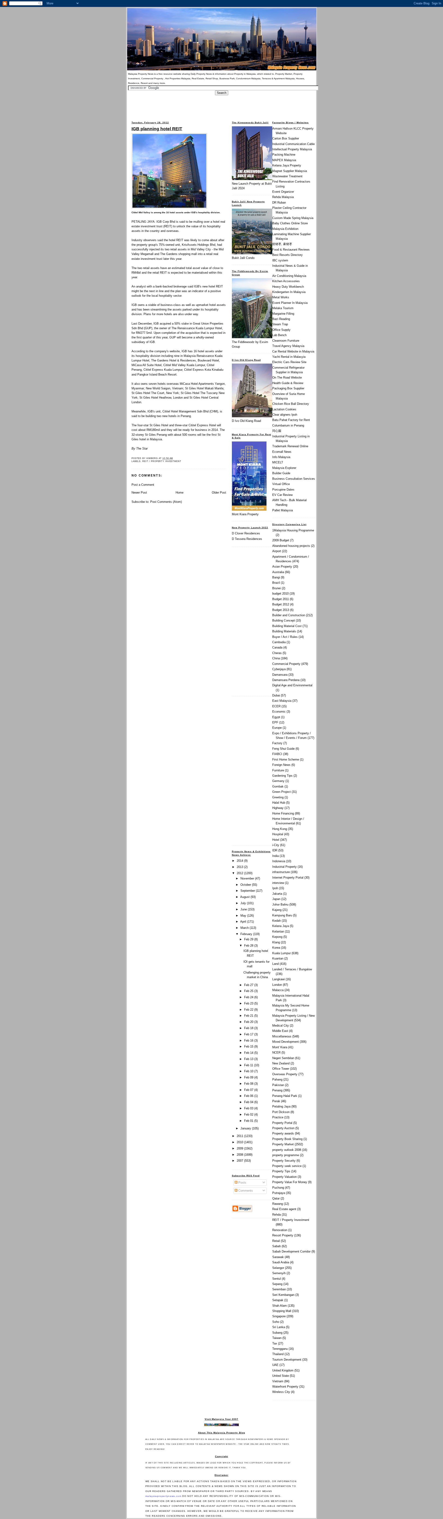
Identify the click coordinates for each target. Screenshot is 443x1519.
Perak (276, 1101)
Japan (276, 899)
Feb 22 (249, 1009)
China (276, 658)
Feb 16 (249, 1040)
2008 (240, 1154)
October (246, 884)
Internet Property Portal (287, 877)
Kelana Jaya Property (286, 165)
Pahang (277, 1079)
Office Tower (280, 1068)
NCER (276, 1052)
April (243, 921)
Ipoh (275, 888)
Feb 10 (249, 1071)
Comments (245, 1190)
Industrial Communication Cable (293, 144)
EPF (275, 722)
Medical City (280, 1025)
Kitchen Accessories (286, 281)
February (246, 934)
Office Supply (281, 330)
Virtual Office (281, 484)
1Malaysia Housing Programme (293, 530)
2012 (240, 873)
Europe (277, 727)
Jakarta (277, 893)
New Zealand (281, 1063)
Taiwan (276, 1338)
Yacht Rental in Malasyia (288, 356)
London (277, 984)
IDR (274, 850)
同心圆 (276, 430)
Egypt (276, 717)
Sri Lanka (278, 1327)
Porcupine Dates (283, 489)
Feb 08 (249, 1083)
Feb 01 (249, 1120)
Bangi (276, 577)
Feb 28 (249, 945)
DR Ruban (279, 202)
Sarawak (278, 1257)
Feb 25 (249, 991)
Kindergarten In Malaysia (288, 292)
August (245, 897)
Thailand (278, 1354)
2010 (240, 1142)
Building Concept (283, 620)
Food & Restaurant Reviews (291, 249)
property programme (285, 1155)
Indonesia (278, 861)
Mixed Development (285, 1041)
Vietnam (277, 1381)
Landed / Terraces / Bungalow (292, 969)
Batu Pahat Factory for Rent (291, 420)
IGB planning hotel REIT (157, 128)
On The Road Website (287, 377)
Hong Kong (279, 829)
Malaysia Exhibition (285, 229)
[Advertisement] (221, 105)
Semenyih (279, 1273)
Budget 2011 (280, 599)
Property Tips (281, 1171)
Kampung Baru (282, 915)
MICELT (277, 462)
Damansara (279, 674)
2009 (240, 1148)
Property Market (283, 1144)
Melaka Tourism (282, 308)
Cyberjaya (279, 669)
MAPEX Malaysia (284, 160)
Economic (279, 711)
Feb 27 (249, 985)
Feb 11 (249, 1065)
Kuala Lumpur (281, 953)
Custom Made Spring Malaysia (292, 218)
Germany (278, 781)
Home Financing (283, 813)
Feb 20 (249, 1022)
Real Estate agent (284, 1209)
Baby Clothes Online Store (290, 223)
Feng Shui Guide (283, 748)
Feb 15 (249, 1046)
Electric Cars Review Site (289, 362)
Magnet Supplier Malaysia (289, 171)
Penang (277, 1090)
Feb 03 (249, 1108)
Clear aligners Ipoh (284, 414)
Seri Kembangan (283, 1295)
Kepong (277, 937)
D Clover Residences (246, 533)
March (245, 928)
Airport (276, 551)
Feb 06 (249, 1096)
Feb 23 (249, 1003)
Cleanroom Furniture (285, 340)
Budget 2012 (280, 604)
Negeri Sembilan (283, 1058)
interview (278, 883)
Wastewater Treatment (287, 176)
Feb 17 (249, 1034)
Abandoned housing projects (291, 546)
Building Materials (284, 631)
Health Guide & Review (287, 383)
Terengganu (280, 1348)
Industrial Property (284, 866)
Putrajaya (278, 1193)
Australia (278, 572)
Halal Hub (278, 802)
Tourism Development (286, 1359)
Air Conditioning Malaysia (289, 276)
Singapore (279, 1316)
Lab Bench (279, 335)
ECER (276, 706)
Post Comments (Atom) (166, 501)
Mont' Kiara (279, 1047)
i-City (275, 845)
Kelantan (278, 931)
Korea (276, 947)
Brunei (276, 588)
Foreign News (281, 765)
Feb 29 (249, 939)
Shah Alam (279, 1305)
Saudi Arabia (280, 1262)
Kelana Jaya (280, 926)
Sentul (276, 1278)
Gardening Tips (282, 775)
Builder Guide (281, 473)
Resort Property (282, 1235)
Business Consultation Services (293, 478)
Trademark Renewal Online (290, 446)
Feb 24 (249, 997)
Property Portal (282, 1123)
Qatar (276, 1198)
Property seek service (287, 1166)
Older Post (219, 492)
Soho (275, 1322)
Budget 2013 (280, 610)
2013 (240, 867)
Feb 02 (249, 1114)
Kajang (276, 910)
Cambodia (279, 642)
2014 (240, 860)
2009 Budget (280, 540)
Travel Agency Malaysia (288, 346)
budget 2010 (280, 593)
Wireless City (281, 1392)
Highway (278, 808)
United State (280, 1375)
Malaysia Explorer (284, 468)
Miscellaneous (281, 1036)
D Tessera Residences (247, 539)
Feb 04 (249, 1102)
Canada (277, 647)
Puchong (278, 1187)
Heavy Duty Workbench (288, 286)
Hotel (275, 839)
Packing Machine (283, 154)
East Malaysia (281, 700)
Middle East (280, 1031)
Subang (277, 1332)
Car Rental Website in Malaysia (293, 351)
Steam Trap (280, 324)
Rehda (276, 1214)
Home (179, 492)
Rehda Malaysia (283, 197)
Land (275, 963)
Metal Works (280, 297)
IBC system (280, 260)
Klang (276, 942)
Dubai (276, 695)
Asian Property (282, 566)
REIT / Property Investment (161, 461)
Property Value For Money (289, 1182)
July (243, 903)
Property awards (283, 1133)
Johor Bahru (280, 904)
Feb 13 (249, 1059)
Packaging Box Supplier (288, 388)
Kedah (276, 920)
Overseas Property (284, 1074)
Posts (241, 1182)
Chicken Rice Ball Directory (290, 404)
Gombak (278, 786)
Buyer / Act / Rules (285, 637)
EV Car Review (282, 495)
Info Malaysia (281, 457)
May (243, 915)
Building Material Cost (287, 626)
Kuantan (277, 958)
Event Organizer (283, 191)
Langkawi (278, 979)
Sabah (276, 1246)
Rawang (277, 1203)
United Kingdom (282, 1370)
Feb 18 (249, 1028)
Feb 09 (249, 1077)
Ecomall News (281, 451)
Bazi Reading (281, 319)
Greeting (278, 797)
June (244, 909)
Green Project (281, 792)
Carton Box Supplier (285, 138)
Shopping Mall (281, 1311)
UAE (275, 1365)
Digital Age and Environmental (292, 685)
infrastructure (281, 872)
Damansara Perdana (285, 680)
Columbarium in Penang (288, 425)
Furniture (278, 770)
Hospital (277, 834)
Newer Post (139, 492)
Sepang (277, 1284)
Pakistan (278, 1085)
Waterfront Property (285, 1386)
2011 (240, 1136)
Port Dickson (281, 1112)
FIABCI (277, 754)
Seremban (279, 1289)
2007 (240, 1160)
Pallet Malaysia (282, 510)
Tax (274, 1343)
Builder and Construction (288, 615)
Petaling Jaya (281, 1106)
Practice (277, 1117)
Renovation (279, 1230)
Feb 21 (249, 1015)
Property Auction (283, 1128)
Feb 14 (249, 1052)
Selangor (278, 1268)
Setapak (277, 1300)
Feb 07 (249, 1090)
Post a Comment (143, 484)
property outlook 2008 (286, 1150)
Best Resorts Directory (287, 255)
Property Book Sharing (287, 1139)
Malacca (278, 990)
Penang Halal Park (284, 1096)
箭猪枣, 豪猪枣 (282, 244)
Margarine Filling (283, 313)
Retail (276, 1241)
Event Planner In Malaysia (290, 303)
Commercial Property (286, 664)
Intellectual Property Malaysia (292, 149)
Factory (277, 743)
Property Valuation (284, 1176)
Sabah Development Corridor (291, 1251)
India (275, 856)
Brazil (276, 582)
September (248, 890)
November (247, 878)
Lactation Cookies (284, 409)
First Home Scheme (285, 759)
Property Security (284, 1160)
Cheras (277, 653)
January (246, 1128)
